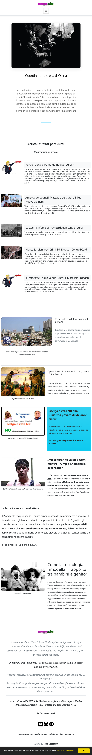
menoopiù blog (26, 701)
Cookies (46, 701)
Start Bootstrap (51, 743)
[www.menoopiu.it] (51, 723)
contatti (50, 713)
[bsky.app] (46, 723)
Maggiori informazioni (65, 750)
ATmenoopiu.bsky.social (26, 704)
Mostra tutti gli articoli (46, 152)
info (39, 713)
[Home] (46, 4)
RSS (41, 704)
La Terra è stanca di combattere (20, 508)
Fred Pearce (10, 544)
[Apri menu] (46, 11)
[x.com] (41, 723)
